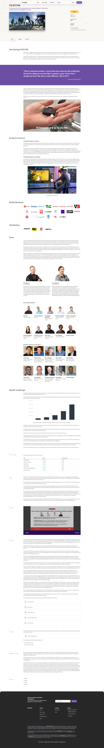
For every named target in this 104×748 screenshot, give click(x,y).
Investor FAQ (42, 714)
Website (25, 678)
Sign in (73, 2)
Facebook (26, 684)
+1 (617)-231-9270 (71, 713)
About (12, 39)
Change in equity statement (32, 617)
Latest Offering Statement (32, 636)
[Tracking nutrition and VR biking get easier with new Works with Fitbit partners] (27, 206)
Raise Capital (42, 712)
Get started (79, 2)
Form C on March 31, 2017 (28, 642)
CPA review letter (30, 623)
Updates (20, 39)
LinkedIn (25, 680)
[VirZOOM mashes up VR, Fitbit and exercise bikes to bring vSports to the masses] (48, 206)
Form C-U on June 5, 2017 (28, 644)
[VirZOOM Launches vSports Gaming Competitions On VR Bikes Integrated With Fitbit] (55, 206)
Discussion (27, 39)
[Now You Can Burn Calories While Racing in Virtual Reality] (63, 206)
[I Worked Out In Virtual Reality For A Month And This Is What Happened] (34, 206)
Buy (91, 39)
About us (59, 2)
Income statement (30, 601)
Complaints (70, 716)
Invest (38, 2)
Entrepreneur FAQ (43, 716)
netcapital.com (59, 730)
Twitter (25, 682)
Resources (52, 2)
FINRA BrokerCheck (49, 726)
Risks (41, 718)
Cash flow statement (31, 612)
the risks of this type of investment (37, 652)
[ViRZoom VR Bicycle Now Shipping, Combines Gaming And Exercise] (70, 206)
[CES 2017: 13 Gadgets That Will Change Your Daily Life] (41, 206)
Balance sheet (29, 607)
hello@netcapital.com (72, 711)
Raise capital (44, 2)
